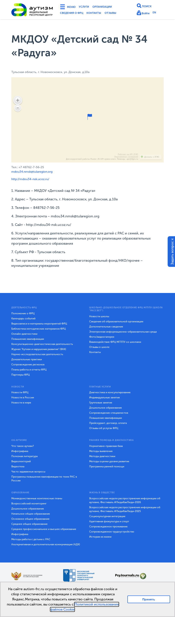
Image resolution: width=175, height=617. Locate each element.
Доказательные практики (26, 359)
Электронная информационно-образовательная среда (123, 331)
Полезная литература (24, 456)
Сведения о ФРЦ (73, 14)
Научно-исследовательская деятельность (37, 354)
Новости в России (22, 397)
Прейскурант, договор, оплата (108, 423)
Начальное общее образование (30, 513)
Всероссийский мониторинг (29, 503)
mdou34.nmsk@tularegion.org (31, 172)
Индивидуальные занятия (104, 397)
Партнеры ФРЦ (20, 374)
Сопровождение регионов (27, 364)
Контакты (99, 14)
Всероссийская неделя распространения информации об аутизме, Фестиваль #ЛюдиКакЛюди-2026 (124, 500)
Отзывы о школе (99, 347)
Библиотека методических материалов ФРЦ (38, 328)
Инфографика (19, 451)
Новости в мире (21, 402)
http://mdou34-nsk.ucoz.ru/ (30, 179)
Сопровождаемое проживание (108, 526)
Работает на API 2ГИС (128, 154)
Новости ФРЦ (19, 392)
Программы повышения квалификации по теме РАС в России (44, 478)
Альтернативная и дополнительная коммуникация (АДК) (45, 544)
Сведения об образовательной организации (116, 321)
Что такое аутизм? (22, 446)
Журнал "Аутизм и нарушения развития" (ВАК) (38, 349)
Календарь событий (23, 318)
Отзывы (118, 14)
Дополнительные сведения (106, 326)
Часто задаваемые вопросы (28, 471)
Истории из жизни (100, 536)
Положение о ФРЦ (23, 313)
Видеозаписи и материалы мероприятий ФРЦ (39, 323)
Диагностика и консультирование (110, 392)
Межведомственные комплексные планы (36, 498)
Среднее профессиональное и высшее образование (43, 529)
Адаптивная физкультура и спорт (109, 521)
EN (156, 13)
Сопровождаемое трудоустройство (111, 531)
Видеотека (17, 466)
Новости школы (99, 316)
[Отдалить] (17, 108)
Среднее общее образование (29, 523)
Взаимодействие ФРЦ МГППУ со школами (115, 341)
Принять (148, 599)
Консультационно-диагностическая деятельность (42, 344)
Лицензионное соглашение (126, 157)
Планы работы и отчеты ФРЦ (29, 369)
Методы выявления (100, 451)
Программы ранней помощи (106, 466)
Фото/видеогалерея (101, 336)
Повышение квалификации (27, 338)
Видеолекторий (21, 461)
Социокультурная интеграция (107, 516)
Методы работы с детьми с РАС (30, 539)
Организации (108, 7)
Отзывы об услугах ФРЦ (103, 428)
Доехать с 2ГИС (151, 157)
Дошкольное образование (105, 407)
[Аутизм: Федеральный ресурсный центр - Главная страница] (32, 10)
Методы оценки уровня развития (109, 461)
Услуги (87, 7)
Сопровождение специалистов (108, 412)
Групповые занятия (100, 402)
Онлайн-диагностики (24, 333)
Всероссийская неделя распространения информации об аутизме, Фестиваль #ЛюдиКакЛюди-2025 (124, 509)
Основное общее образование (30, 518)
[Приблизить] (17, 100)
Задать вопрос (172, 253)
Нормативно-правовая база (106, 446)
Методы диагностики (102, 456)
